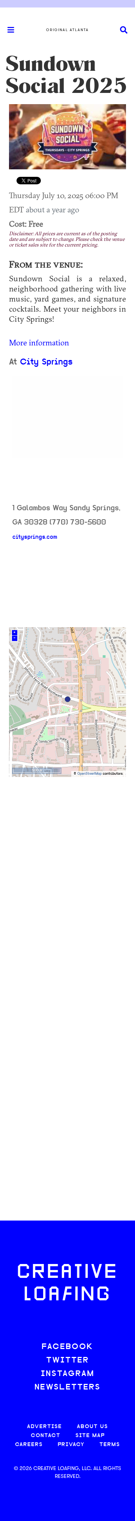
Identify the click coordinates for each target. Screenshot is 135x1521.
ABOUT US (92, 1427)
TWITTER (67, 1360)
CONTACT (45, 1436)
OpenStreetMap (89, 773)
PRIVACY (71, 1445)
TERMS (109, 1445)
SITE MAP (90, 1436)
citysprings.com (34, 537)
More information (39, 342)
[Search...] (124, 30)
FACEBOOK (67, 1347)
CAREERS (29, 1445)
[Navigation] (7, 30)
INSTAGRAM (67, 1374)
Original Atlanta (67, 30)
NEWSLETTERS (67, 1387)
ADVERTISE (44, 1427)
